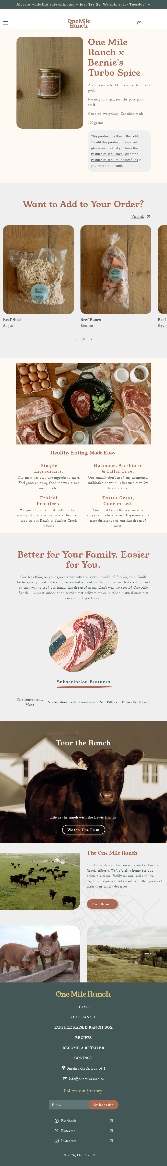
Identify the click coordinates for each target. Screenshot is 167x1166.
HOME (83, 1007)
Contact (83, 1058)
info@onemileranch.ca (86, 1079)
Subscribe (103, 1105)
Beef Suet (12, 319)
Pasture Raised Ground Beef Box (114, 160)
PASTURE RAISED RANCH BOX (83, 1027)
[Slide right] (91, 339)
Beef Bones (90, 319)
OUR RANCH (83, 1017)
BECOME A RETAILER (83, 1048)
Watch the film (83, 830)
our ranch (102, 904)
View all (137, 216)
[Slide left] (75, 339)
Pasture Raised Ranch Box (110, 154)
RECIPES (83, 1038)
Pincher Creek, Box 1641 (85, 1068)
